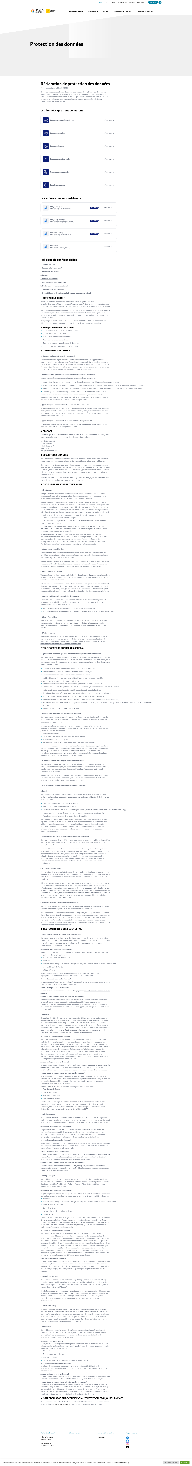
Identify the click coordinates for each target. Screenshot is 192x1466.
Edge (48, 1095)
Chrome (49, 1089)
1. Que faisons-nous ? (48, 264)
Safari (49, 1092)
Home (113, 2)
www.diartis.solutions (63, 1404)
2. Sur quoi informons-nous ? (51, 268)
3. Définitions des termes (49, 272)
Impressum (101, 1437)
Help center (153, 2)
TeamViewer (140, 2)
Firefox (49, 1099)
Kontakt (131, 2)
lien (64, 898)
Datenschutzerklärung (121, 1463)
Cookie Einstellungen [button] (171, 1462)
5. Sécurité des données (49, 279)
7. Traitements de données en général (54, 286)
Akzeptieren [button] (184, 1462)
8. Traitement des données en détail (53, 289)
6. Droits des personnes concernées (53, 282)
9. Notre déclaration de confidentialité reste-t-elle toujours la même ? (65, 293)
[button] (127, 1438)
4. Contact (44, 275)
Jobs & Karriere (122, 2)
